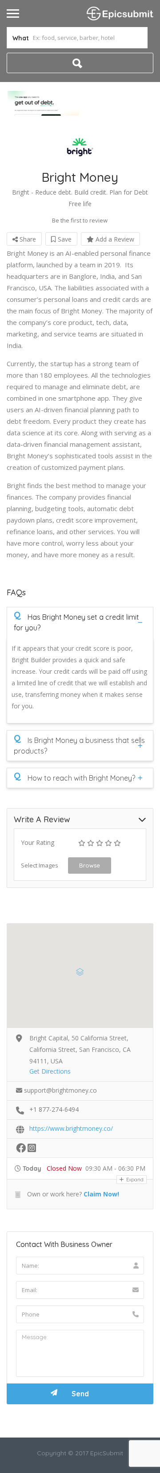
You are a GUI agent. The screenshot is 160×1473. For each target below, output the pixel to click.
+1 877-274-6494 (54, 1109)
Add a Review (114, 239)
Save (64, 239)
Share (27, 239)
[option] (43, 103)
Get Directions (50, 1071)
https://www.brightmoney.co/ (71, 1128)
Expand (134, 1179)
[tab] (80, 622)
